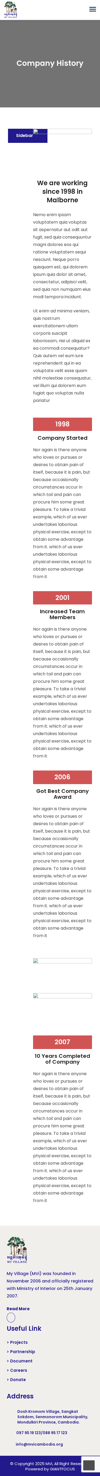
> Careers (17, 1370)
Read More (18, 1309)
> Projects (17, 1342)
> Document (20, 1361)
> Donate (16, 1379)
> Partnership (21, 1351)
